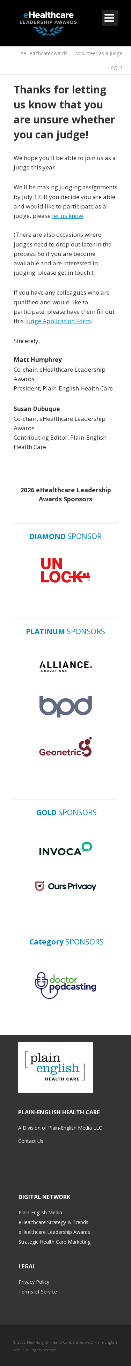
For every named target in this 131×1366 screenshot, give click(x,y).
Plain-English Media (40, 1212)
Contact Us (30, 1141)
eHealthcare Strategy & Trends (53, 1222)
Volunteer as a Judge (99, 53)
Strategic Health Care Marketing (54, 1241)
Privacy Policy (34, 1281)
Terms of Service (38, 1291)
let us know (67, 216)
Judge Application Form (58, 321)
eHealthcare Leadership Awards (54, 1232)
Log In (115, 67)
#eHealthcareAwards (43, 53)
